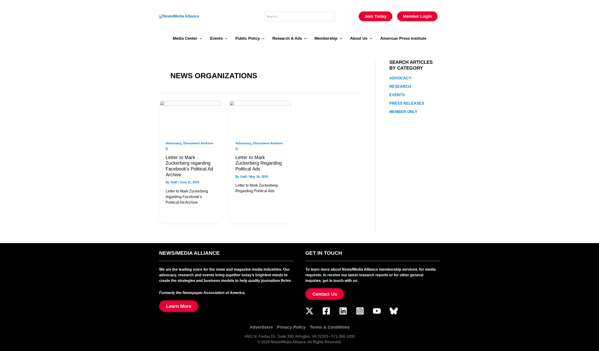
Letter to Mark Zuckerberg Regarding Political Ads (258, 163)
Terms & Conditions (330, 327)
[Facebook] (326, 311)
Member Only (403, 112)
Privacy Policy (291, 327)
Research (400, 87)
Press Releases (406, 103)
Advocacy (174, 143)
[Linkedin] (343, 311)
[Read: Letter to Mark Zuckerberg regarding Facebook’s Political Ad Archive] (190, 118)
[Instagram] (360, 311)
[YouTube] (377, 311)
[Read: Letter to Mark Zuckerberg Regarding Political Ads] (260, 118)
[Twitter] (309, 311)
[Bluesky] (394, 311)
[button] (375, 16)
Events (397, 95)
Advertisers (261, 327)
